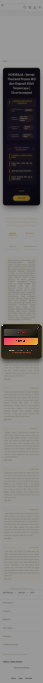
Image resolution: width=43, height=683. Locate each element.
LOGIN (21, 332)
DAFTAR (21, 341)
